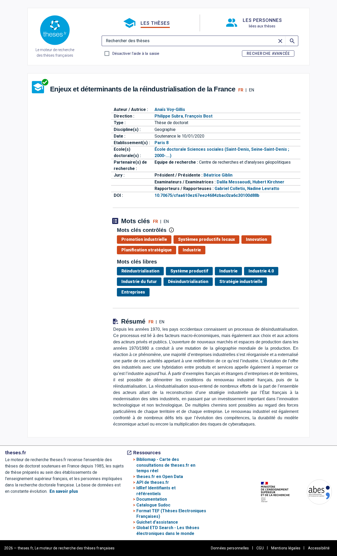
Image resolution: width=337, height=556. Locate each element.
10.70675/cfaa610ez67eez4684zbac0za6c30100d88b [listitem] (207, 195)
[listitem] (145, 239)
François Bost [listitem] (198, 116)
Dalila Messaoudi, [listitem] (234, 181)
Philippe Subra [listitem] (169, 116)
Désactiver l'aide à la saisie (136, 53)
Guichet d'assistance (157, 522)
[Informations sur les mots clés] (171, 230)
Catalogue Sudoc (153, 505)
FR (240, 89)
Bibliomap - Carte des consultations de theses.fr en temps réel (165, 465)
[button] (146, 22)
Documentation (151, 499)
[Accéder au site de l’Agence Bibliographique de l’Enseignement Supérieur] (314, 492)
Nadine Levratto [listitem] (263, 188)
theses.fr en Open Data (159, 476)
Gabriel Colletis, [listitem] (231, 188)
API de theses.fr (152, 482)
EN (251, 89)
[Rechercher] (291, 41)
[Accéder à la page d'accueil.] (55, 31)
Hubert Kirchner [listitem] (268, 181)
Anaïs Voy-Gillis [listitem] (170, 109)
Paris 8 (161, 142)
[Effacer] (280, 41)
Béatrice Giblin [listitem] (218, 175)
